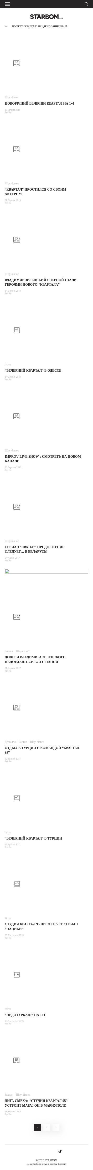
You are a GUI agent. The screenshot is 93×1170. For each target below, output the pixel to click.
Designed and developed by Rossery (46, 1163)
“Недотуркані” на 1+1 (25, 1015)
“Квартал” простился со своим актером (35, 192)
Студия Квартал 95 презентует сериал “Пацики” (41, 926)
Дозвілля (10, 742)
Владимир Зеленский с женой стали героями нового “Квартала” (41, 282)
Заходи (9, 1094)
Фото (8, 364)
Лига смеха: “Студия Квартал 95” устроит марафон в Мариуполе (36, 1103)
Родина (9, 651)
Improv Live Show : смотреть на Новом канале (43, 459)
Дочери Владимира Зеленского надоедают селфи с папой (35, 659)
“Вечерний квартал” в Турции (33, 838)
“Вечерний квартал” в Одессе (33, 370)
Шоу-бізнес (12, 97)
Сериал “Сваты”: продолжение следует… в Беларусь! (34, 549)
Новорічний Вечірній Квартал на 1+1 (39, 103)
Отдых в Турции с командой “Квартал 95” (42, 750)
